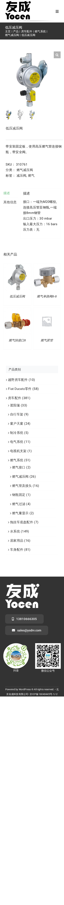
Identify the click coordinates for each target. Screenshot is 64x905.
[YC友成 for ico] (18, 3)
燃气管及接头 (22, 486)
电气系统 (16, 442)
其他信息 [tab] (10, 202)
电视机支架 (18, 451)
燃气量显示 (20, 513)
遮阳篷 (15, 405)
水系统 (15, 531)
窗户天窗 (16, 424)
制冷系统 (16, 433)
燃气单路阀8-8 (47, 296)
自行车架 (16, 414)
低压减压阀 (17, 296)
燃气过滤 (18, 504)
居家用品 (16, 541)
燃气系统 (16, 460)
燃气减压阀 (25, 170)
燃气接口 (18, 467)
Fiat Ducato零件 (20, 389)
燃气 (31, 175)
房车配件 (14, 398)
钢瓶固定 (18, 495)
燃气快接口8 (17, 340)
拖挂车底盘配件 (21, 522)
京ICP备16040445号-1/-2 (44, 694)
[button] (57, 54)
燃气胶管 (47, 340)
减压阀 (21, 175)
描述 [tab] (6, 193)
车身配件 (16, 550)
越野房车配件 (18, 380)
